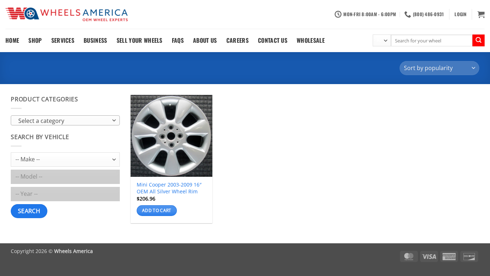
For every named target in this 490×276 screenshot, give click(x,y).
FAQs (178, 40)
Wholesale (311, 40)
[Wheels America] (66, 15)
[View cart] (481, 14)
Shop (35, 40)
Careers (237, 40)
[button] (460, 14)
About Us (205, 40)
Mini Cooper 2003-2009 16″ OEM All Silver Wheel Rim (169, 188)
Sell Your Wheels (139, 40)
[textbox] (63, 121)
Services (63, 40)
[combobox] (65, 120)
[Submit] (478, 40)
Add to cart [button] (156, 210)
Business (95, 40)
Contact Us (272, 40)
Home (12, 40)
